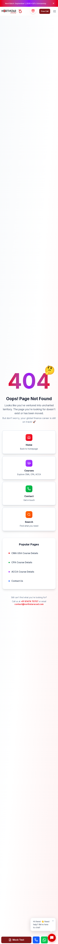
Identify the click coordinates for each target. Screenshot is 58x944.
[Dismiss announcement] (53, 3)
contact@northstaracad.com (29, 604)
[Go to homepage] (12, 11)
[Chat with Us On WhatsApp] (44, 940)
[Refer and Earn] (33, 11)
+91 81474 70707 (29, 601)
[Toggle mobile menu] (54, 11)
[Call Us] (36, 940)
